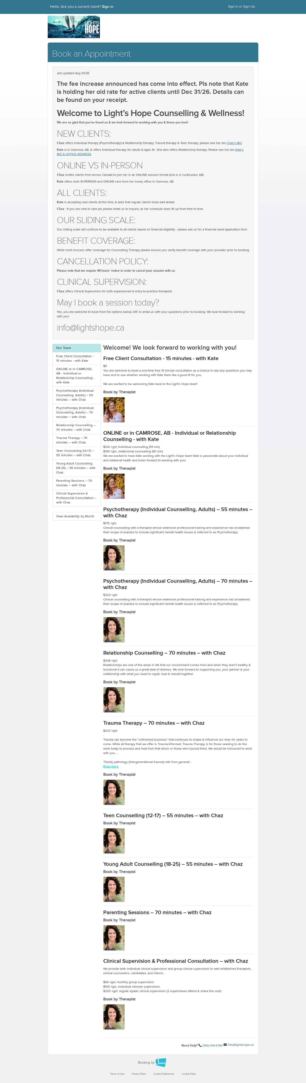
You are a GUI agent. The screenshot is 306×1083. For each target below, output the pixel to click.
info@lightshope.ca (241, 1044)
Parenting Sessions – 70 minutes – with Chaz (74, 483)
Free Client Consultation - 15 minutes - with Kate (75, 358)
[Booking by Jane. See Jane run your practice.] (153, 1062)
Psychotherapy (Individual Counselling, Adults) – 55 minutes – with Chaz (75, 395)
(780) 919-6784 (213, 1045)
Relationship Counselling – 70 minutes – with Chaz (75, 427)
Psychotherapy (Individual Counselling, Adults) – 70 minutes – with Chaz (75, 412)
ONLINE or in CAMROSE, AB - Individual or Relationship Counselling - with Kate (75, 375)
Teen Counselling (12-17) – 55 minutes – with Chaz (75, 453)
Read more (111, 766)
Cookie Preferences (163, 1074)
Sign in (108, 6)
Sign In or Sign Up (241, 6)
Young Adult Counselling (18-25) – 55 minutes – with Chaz (76, 468)
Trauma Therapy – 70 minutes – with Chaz (72, 440)
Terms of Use (117, 1074)
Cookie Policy (189, 1074)
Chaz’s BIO (234, 143)
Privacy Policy (139, 1074)
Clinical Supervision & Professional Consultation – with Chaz (76, 498)
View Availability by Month (75, 516)
